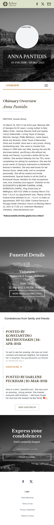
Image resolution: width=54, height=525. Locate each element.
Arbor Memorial (27, 498)
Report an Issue (27, 516)
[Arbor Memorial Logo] (10, 4)
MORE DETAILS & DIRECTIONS (27, 293)
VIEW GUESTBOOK (27, 407)
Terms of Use (27, 504)
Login (27, 491)
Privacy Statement (27, 510)
